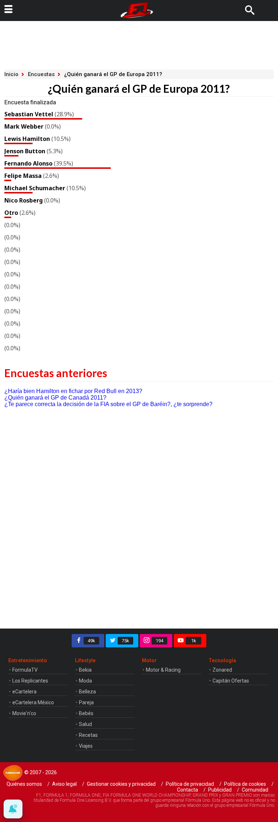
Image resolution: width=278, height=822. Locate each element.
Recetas (88, 735)
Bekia (85, 670)
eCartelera (24, 691)
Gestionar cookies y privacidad (121, 784)
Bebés (86, 713)
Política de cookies (245, 784)
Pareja (86, 702)
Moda (85, 681)
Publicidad (220, 790)
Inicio (11, 74)
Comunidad (255, 790)
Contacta (187, 790)
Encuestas (41, 74)
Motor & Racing (163, 670)
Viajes (86, 746)
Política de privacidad (190, 784)
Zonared (222, 670)
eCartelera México (33, 702)
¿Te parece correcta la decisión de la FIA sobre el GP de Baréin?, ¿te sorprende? (108, 404)
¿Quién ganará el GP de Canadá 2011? (55, 398)
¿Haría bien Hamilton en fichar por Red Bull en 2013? (73, 391)
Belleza (87, 691)
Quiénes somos (24, 784)
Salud (85, 724)
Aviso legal (64, 784)
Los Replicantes (30, 681)
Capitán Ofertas (230, 681)
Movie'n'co (24, 713)
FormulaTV (25, 670)
